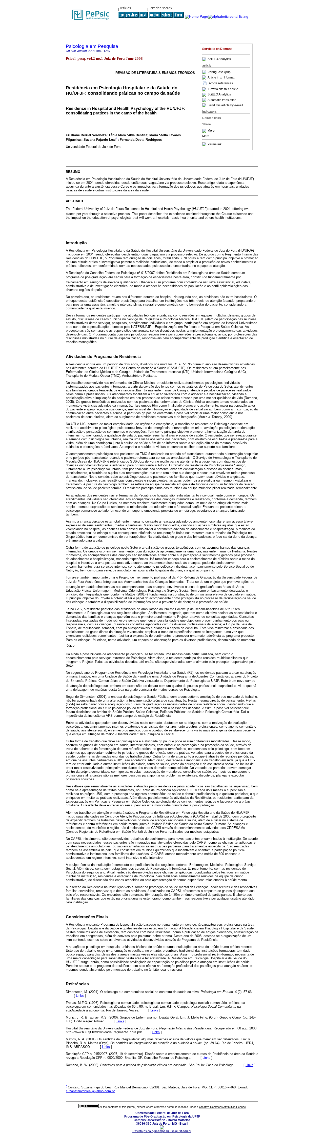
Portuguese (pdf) (219, 72)
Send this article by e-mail (225, 105)
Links (80, 996)
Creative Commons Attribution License (222, 1106)
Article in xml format (221, 77)
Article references (221, 83)
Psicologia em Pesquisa (92, 46)
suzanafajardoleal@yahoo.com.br (90, 1091)
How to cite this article (223, 89)
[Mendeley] (205, 131)
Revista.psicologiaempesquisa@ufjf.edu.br (161, 1131)
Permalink (214, 144)
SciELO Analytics (219, 59)
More (211, 131)
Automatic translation (222, 100)
